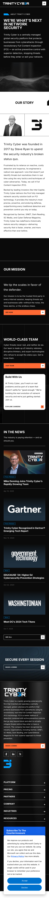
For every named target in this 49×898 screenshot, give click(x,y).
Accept (24, 881)
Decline (24, 888)
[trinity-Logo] (15, 692)
